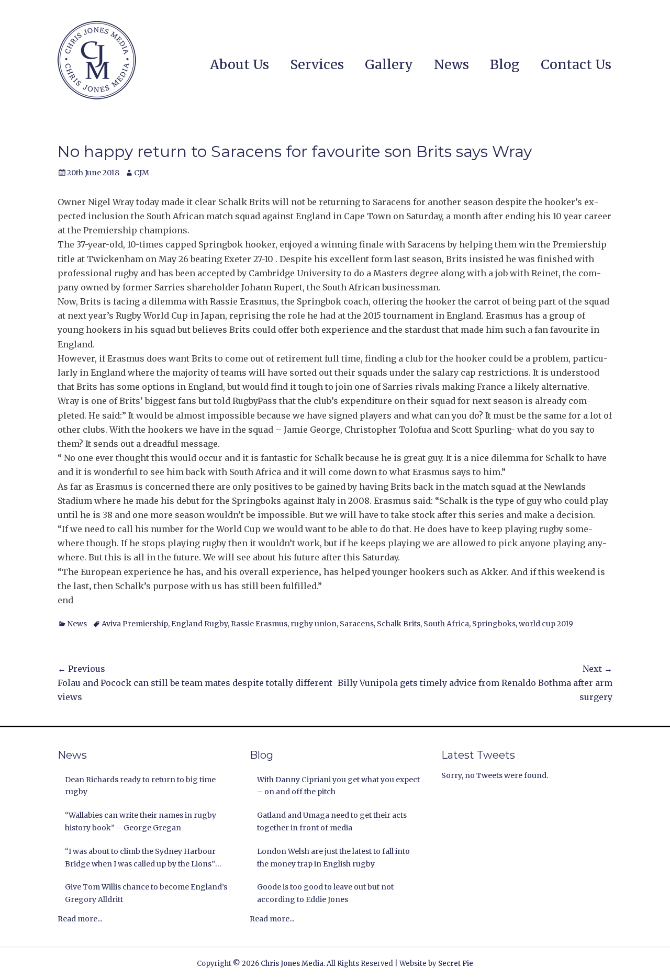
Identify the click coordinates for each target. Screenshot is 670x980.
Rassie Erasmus (259, 623)
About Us (239, 64)
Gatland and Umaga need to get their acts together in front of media (332, 821)
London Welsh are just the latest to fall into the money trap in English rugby (333, 858)
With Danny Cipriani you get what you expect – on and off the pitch (338, 786)
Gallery (389, 64)
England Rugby (199, 623)
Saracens (357, 623)
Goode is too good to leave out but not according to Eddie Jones (325, 893)
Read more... (80, 918)
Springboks (494, 623)
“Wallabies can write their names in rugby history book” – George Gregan (140, 821)
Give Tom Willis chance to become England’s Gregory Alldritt (146, 893)
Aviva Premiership (135, 623)
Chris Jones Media (292, 963)
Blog (505, 64)
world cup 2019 (546, 623)
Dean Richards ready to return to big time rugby (140, 786)
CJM (141, 172)
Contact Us (576, 64)
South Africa (446, 623)
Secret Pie (455, 963)
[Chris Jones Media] (97, 60)
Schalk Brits (398, 623)
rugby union (314, 623)
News (451, 64)
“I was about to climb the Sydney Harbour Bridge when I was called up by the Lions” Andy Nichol (140, 859)
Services (317, 64)
